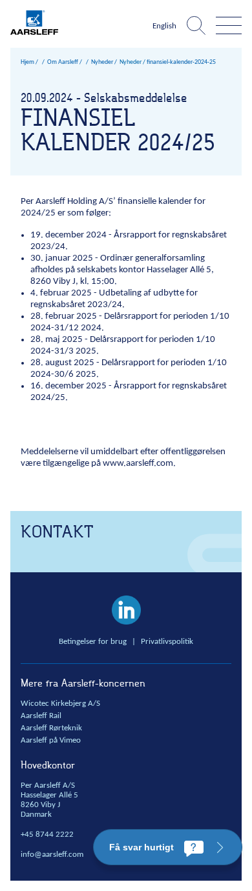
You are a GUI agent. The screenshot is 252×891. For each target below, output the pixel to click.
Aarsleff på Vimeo (51, 741)
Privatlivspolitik (167, 642)
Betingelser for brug (93, 642)
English (164, 26)
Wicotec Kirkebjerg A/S (60, 704)
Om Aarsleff (62, 62)
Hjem (27, 62)
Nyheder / (132, 62)
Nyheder (102, 62)
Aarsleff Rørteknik (51, 728)
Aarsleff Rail (41, 716)
